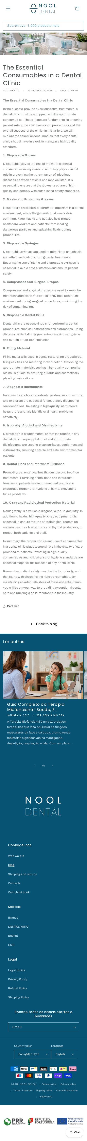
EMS (11, 944)
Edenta (13, 935)
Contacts (14, 883)
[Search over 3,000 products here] (79, 25)
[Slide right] (52, 765)
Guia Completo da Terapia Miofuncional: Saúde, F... (36, 707)
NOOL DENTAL (28, 1084)
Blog (11, 865)
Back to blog (46, 624)
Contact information (67, 1090)
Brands (13, 917)
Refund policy (49, 1084)
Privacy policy (68, 1084)
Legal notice (45, 1096)
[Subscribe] (74, 1027)
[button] (8, 8)
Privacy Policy (17, 979)
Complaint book (19, 892)
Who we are (16, 855)
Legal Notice (16, 970)
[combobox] (43, 25)
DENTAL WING (18, 926)
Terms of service (22, 1090)
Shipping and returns (22, 874)
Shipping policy (44, 1090)
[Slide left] (34, 765)
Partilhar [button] (13, 606)
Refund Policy (17, 988)
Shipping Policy (18, 997)
